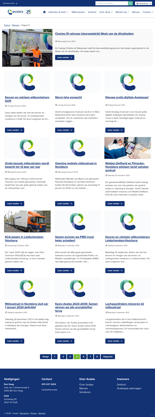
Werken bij (121, 12)
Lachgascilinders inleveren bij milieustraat (124, 305)
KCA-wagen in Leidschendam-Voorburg (24, 238)
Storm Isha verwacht (68, 97)
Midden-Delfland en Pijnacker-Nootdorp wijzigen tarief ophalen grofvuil (127, 166)
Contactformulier (49, 389)
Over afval (104, 12)
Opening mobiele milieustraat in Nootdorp (76, 165)
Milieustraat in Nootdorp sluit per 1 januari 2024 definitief (26, 305)
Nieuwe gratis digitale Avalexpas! (126, 97)
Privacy (34, 413)
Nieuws (136, 12)
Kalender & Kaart (57, 12)
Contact (147, 12)
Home (7, 25)
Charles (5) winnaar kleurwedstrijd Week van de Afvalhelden (94, 33)
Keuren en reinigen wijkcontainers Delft (27, 99)
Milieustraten (78, 12)
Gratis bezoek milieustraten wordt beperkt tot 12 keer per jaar (27, 165)
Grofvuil (92, 12)
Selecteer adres (9, 3)
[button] (143, 3)
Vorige (45, 356)
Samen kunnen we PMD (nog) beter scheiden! (74, 238)
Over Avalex (86, 384)
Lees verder (63, 57)
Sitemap (41, 413)
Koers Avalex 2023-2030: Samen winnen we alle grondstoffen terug (76, 307)
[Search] (130, 3)
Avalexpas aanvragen (129, 388)
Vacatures (85, 392)
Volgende (108, 356)
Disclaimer (24, 413)
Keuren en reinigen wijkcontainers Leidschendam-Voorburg (127, 238)
